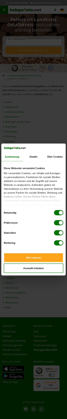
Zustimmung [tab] (12, 156)
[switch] (58, 222)
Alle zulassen (33, 257)
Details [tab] (34, 156)
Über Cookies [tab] (55, 156)
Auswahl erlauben (33, 268)
